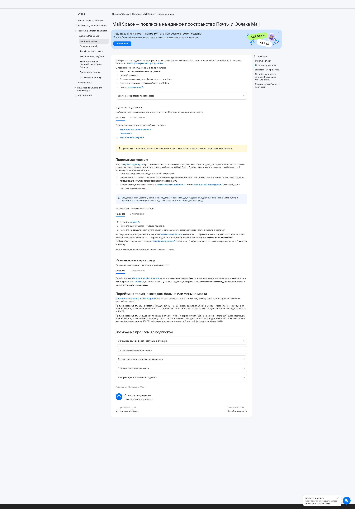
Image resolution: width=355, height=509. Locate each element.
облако (133, 222)
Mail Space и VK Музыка (92, 56)
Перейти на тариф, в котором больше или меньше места (265, 77)
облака (138, 281)
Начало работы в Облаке (90, 20)
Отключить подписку (90, 77)
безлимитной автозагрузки (207, 184)
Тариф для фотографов (91, 51)
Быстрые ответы (86, 95)
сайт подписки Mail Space (143, 278)
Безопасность (85, 82)
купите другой (148, 298)
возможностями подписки (170, 184)
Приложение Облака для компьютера (89, 89)
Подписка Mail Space (88, 36)
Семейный (125, 133)
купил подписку (132, 164)
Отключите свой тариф (127, 298)
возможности (134, 87)
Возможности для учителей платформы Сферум (91, 64)
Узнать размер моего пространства (145, 63)
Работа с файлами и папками (92, 30)
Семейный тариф (88, 46)
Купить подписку (88, 41)
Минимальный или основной (134, 129)
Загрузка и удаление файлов (92, 25)
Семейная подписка (169, 234)
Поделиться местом (265, 65)
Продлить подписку (90, 72)
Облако (81, 13)
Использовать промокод (267, 69)
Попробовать (122, 43)
